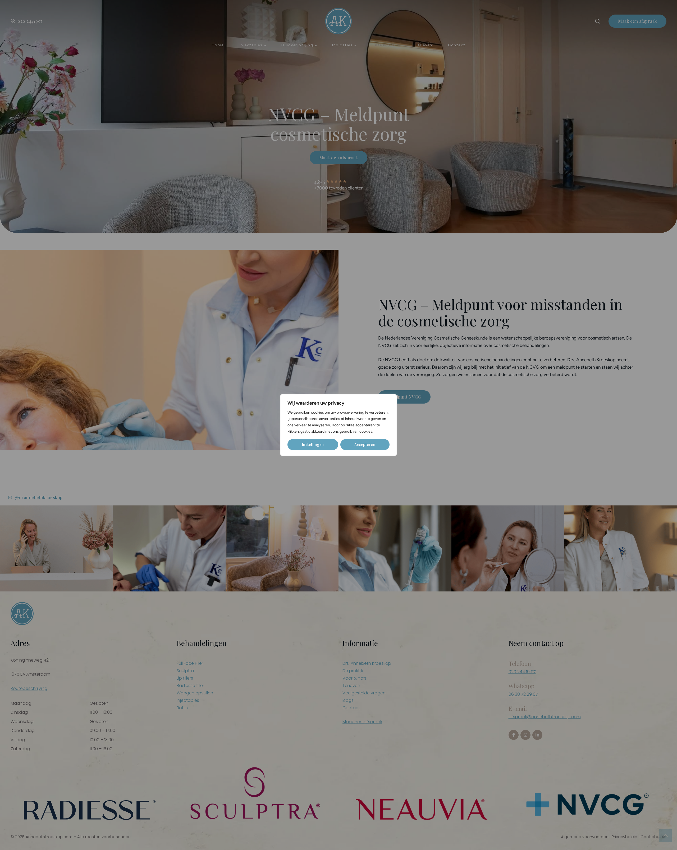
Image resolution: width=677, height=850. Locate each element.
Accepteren (364, 444)
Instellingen (313, 444)
